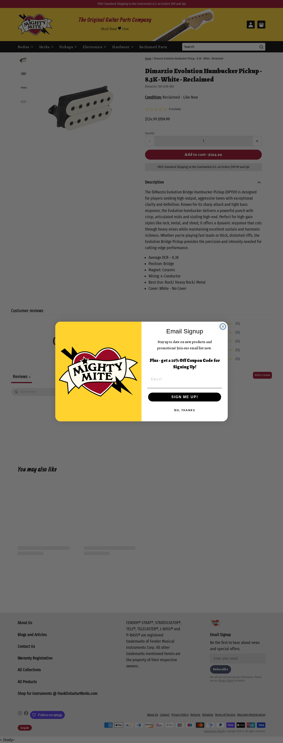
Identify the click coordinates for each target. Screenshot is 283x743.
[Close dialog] (223, 326)
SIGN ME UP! (184, 397)
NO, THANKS (184, 410)
